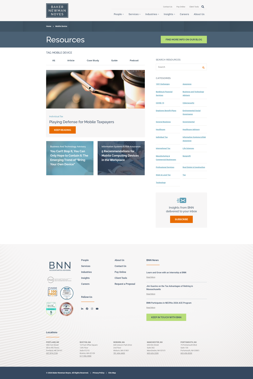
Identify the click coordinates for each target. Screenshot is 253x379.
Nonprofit (187, 156)
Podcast (134, 60)
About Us (199, 14)
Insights (168, 14)
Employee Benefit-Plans (166, 111)
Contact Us (167, 7)
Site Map (112, 373)
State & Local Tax (163, 175)
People (118, 14)
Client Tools (194, 7)
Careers (184, 14)
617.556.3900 (85, 356)
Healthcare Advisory (191, 129)
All (53, 60)
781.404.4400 (119, 353)
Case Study (93, 60)
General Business (163, 122)
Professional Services (165, 167)
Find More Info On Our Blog (184, 39)
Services (134, 14)
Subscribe (181, 219)
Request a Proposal (125, 284)
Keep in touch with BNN (166, 317)
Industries (151, 14)
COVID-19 (160, 103)
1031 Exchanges (163, 84)
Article (70, 60)
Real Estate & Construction (194, 167)
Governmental (189, 122)
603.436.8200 (186, 353)
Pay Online (180, 7)
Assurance (187, 84)
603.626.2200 (153, 353)
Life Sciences (188, 148)
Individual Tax (162, 137)
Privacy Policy (98, 373)
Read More (150, 277)
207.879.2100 (52, 353)
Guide (114, 60)
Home (48, 26)
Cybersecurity (188, 103)
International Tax (163, 148)
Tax (184, 175)
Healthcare (160, 129)
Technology (161, 183)
